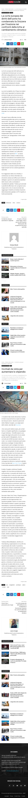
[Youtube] (17, 785)
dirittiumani (8, 202)
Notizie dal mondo (9, 9)
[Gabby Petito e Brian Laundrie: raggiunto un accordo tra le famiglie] (5, 337)
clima (14, 202)
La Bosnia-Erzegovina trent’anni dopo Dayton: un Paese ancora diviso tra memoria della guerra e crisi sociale (17, 299)
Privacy (11, 796)
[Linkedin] (8, 43)
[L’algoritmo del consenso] (5, 317)
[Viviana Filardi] (3, 39)
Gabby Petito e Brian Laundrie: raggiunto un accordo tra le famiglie (18, 337)
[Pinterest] (18, 43)
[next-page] (5, 281)
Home (3, 9)
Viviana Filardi (8, 39)
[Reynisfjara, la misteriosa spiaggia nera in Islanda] (5, 329)
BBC (16, 153)
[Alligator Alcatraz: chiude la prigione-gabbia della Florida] (5, 275)
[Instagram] (13, 785)
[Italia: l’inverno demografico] (5, 291)
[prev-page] (3, 281)
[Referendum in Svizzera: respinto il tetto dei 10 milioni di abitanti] (5, 268)
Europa (11, 12)
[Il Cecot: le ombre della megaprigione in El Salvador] (5, 352)
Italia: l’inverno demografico (17, 289)
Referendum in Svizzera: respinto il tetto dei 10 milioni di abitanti (18, 268)
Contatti (23, 796)
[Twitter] (15, 43)
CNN (3, 113)
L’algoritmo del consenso (16, 315)
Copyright (6, 796)
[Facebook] (11, 43)
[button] (26, 2)
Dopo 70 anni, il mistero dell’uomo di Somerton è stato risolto (18, 344)
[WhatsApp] (22, 43)
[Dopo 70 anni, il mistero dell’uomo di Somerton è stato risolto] (5, 344)
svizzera (18, 202)
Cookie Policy (17, 796)
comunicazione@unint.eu (12, 771)
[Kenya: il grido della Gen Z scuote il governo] (5, 261)
